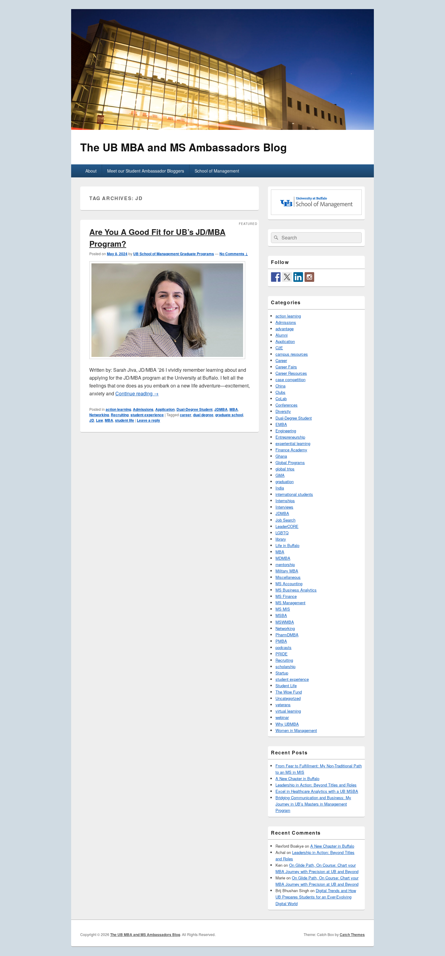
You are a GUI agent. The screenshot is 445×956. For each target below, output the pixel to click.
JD (91, 420)
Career (281, 360)
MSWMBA (284, 622)
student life (124, 420)
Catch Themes (352, 934)
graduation (284, 481)
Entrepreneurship (290, 437)
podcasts (283, 647)
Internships (285, 500)
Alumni (281, 335)
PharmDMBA (286, 635)
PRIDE (281, 654)
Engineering (285, 430)
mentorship (285, 564)
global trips (285, 469)
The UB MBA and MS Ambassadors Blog (183, 147)
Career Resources (291, 373)
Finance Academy (291, 450)
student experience (147, 414)
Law (99, 420)
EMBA (281, 424)
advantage (284, 328)
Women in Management (296, 730)
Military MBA (286, 571)
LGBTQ (281, 533)
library (280, 539)
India (279, 488)
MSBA (281, 615)
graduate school (229, 414)
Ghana (281, 456)
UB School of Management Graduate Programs (173, 253)
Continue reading (137, 393)
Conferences (286, 405)
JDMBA (221, 409)
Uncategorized (288, 698)
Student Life (286, 685)
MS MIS (282, 609)
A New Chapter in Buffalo (297, 778)
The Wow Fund (288, 692)
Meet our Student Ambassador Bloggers (145, 171)
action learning (118, 409)
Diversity (283, 411)
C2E (279, 348)
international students (294, 494)
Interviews (284, 507)
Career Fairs (286, 367)
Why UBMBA (287, 724)
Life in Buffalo (287, 545)
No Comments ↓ (233, 253)
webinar (282, 717)
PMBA (281, 641)
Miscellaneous (288, 577)
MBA (233, 409)
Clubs (280, 392)
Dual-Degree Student (194, 409)
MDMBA (282, 558)
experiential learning (292, 443)
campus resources (291, 354)
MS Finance (286, 596)
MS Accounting (288, 583)
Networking (99, 414)
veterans (283, 704)
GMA (280, 475)
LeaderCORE (286, 526)
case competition (290, 379)
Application (165, 409)
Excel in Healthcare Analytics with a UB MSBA (316, 791)
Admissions (143, 409)
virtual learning (288, 711)
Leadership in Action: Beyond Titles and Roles (316, 785)
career (185, 414)
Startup (281, 673)
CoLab (281, 398)
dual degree (203, 414)
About (91, 171)
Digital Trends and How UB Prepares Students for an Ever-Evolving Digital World (315, 897)
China (280, 386)
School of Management (217, 171)
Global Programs (290, 462)
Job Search (285, 520)
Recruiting (120, 414)
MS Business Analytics (296, 590)
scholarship (285, 666)
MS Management (290, 602)
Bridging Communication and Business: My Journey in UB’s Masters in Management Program (313, 804)
